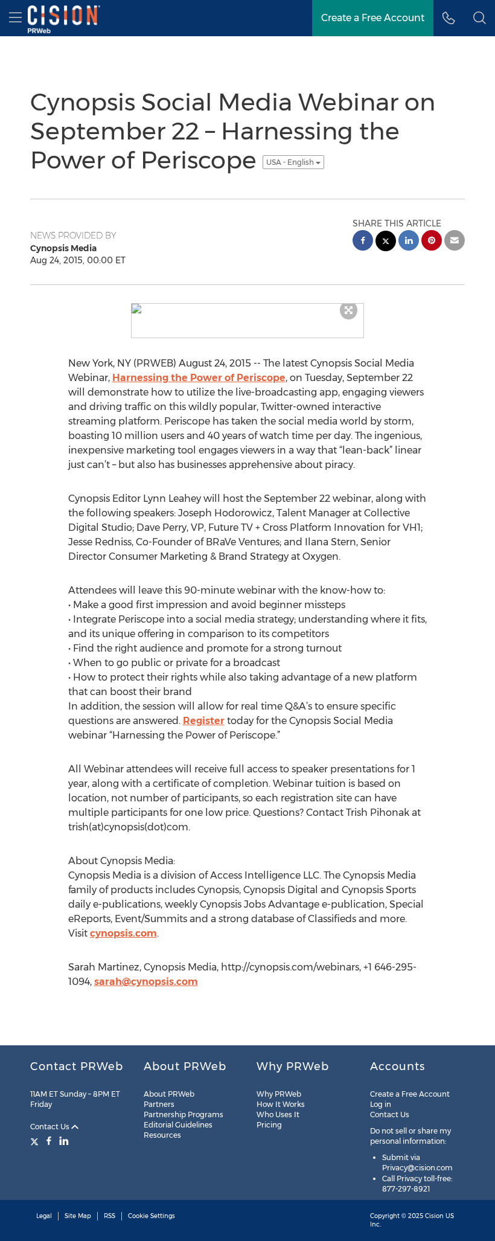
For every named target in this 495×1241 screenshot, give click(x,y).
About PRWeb (169, 1093)
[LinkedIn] (64, 1141)
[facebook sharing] (363, 242)
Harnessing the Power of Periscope (199, 377)
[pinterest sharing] (431, 242)
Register (204, 720)
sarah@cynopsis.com (146, 981)
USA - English (291, 162)
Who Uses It (278, 1114)
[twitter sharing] (385, 242)
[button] (479, 18)
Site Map (78, 1216)
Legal (44, 1216)
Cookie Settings (151, 1216)
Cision (434, 1216)
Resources (162, 1135)
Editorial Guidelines (178, 1124)
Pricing (269, 1124)
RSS (109, 1216)
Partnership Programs (183, 1114)
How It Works (281, 1104)
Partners (159, 1104)
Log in (380, 1104)
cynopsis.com (123, 933)
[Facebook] (48, 1141)
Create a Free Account (410, 1093)
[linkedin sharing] (408, 242)
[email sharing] (454, 242)
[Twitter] (36, 1141)
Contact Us (50, 1126)
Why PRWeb (279, 1093)
